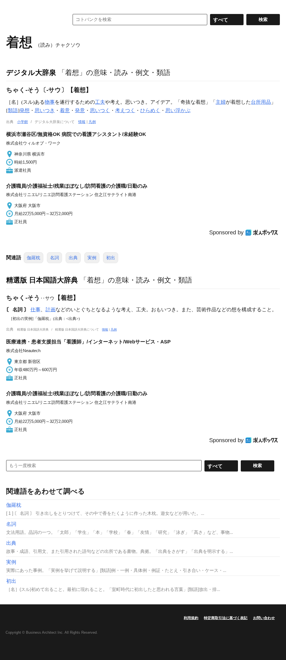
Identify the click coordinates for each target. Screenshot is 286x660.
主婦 (221, 102)
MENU (11, 5)
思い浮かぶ (177, 110)
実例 (91, 257)
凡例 (92, 122)
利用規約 (191, 618)
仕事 (35, 309)
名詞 (54, 257)
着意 (65, 110)
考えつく (125, 110)
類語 (13, 110)
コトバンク (33, 19)
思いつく (100, 110)
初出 (110, 257)
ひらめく (150, 110)
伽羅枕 (33, 257)
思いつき (45, 110)
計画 (51, 309)
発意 (80, 110)
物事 (50, 102)
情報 (81, 122)
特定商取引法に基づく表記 (225, 618)
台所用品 (261, 102)
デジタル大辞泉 (31, 72)
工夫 (100, 102)
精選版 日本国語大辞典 (42, 280)
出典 (73, 257)
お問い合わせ (264, 618)
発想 (25, 110)
